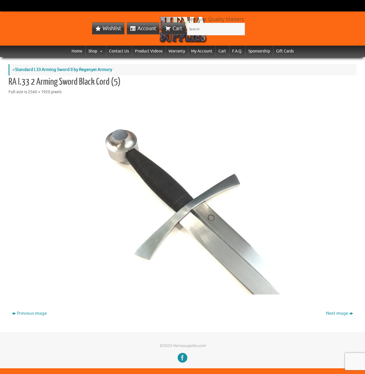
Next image (337, 313)
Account (146, 28)
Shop (92, 51)
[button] (100, 51)
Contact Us (119, 51)
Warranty (177, 51)
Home (77, 51)
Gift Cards (285, 51)
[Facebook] (182, 358)
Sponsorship (259, 51)
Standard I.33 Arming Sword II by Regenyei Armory (62, 69)
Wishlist (112, 28)
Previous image (32, 313)
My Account (201, 51)
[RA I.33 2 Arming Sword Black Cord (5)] (182, 198)
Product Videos (149, 51)
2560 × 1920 (39, 92)
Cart (177, 28)
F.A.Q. (237, 51)
